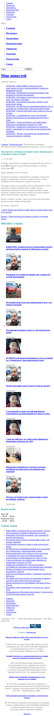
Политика (10, 5)
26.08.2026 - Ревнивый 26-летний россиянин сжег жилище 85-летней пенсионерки (27, 94)
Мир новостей (13, 75)
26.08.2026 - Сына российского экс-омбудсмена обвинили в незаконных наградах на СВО (26, 123)
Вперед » (5, 216)
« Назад (4, 210)
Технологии (11, 17)
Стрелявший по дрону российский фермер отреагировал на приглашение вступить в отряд (28, 412)
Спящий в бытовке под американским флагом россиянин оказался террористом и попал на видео (27, 657)
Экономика (11, 8)
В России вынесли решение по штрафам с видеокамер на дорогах (27, 697)
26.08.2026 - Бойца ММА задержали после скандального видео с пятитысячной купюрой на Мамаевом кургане (27, 88)
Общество (10, 12)
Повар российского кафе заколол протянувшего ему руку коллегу (27, 638)
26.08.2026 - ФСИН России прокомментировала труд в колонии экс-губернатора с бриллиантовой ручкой (29, 107)
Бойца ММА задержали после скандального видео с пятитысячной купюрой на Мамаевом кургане (29, 248)
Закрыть (27, 714)
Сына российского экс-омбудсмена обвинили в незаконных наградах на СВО (27, 440)
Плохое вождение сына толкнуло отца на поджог (28, 386)
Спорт (8, 19)
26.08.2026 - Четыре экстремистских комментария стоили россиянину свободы (27, 135)
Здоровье (10, 14)
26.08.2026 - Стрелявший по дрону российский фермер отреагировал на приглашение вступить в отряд (27, 117)
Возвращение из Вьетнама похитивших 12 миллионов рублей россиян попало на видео (29, 593)
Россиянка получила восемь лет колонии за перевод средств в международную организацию (28, 579)
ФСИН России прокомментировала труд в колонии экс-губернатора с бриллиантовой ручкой (29, 359)
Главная (9, 3)
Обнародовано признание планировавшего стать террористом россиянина (27, 678)
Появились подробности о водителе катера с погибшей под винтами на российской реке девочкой (26, 469)
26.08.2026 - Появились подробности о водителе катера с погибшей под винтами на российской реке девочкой (28, 129)
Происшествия (12, 10)
